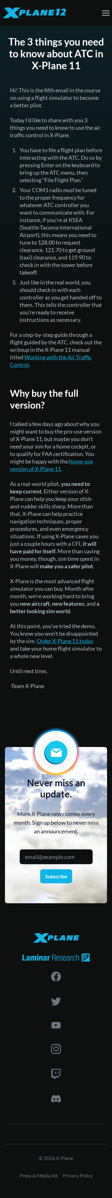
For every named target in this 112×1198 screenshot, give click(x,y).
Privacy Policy (78, 1175)
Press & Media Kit (39, 1175)
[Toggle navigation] (106, 13)
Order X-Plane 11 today (65, 641)
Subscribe (56, 876)
